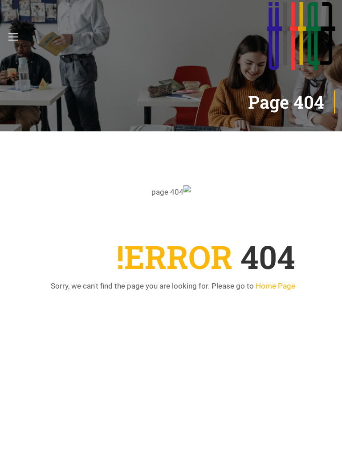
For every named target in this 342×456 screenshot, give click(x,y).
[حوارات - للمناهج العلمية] (301, 36)
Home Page (275, 285)
